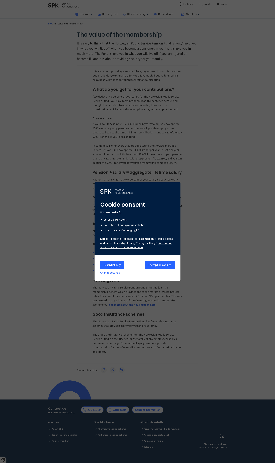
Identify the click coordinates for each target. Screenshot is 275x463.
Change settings (110, 273)
